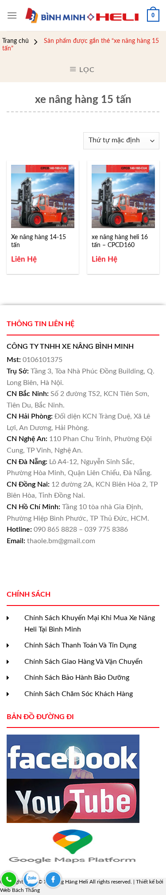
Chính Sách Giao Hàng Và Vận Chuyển (83, 661)
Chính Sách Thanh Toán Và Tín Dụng (80, 645)
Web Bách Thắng (20, 890)
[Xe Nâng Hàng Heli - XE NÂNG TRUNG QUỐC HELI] (82, 15)
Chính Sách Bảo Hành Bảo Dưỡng (76, 677)
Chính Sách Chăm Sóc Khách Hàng (78, 693)
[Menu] (12, 15)
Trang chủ (15, 41)
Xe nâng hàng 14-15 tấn (38, 241)
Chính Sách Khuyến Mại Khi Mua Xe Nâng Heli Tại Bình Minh (89, 623)
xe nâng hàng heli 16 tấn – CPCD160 (120, 241)
